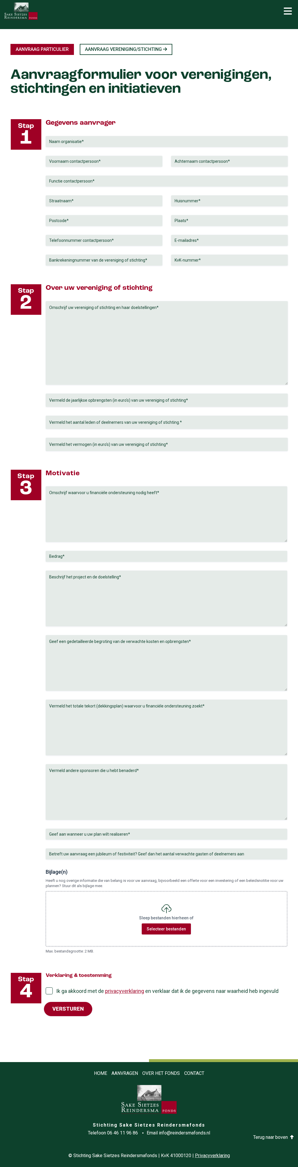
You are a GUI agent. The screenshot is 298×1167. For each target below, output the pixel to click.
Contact (194, 1073)
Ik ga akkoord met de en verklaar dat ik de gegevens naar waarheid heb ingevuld (167, 991)
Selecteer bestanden (166, 929)
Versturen (68, 1009)
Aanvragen (124, 1073)
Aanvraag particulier (42, 49)
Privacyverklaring (212, 1155)
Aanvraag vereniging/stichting (123, 49)
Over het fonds (161, 1073)
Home (100, 1073)
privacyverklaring (124, 991)
